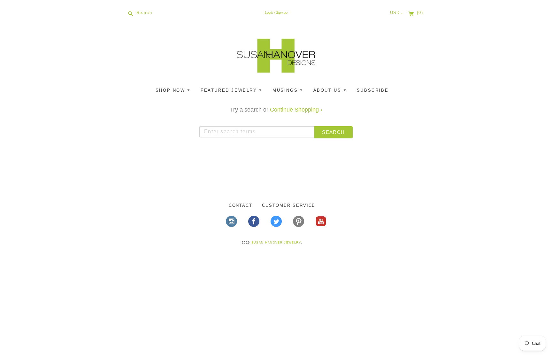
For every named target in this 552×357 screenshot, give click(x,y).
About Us (328, 90)
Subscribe (372, 90)
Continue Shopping (296, 109)
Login (269, 12)
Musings (286, 90)
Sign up (282, 12)
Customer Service (288, 205)
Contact (241, 205)
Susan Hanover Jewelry (276, 242)
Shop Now (171, 90)
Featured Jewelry (230, 90)
